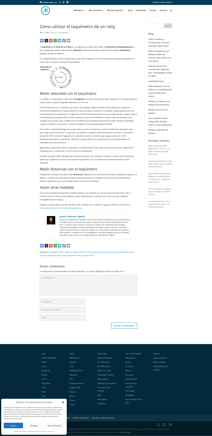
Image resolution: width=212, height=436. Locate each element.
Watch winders (159, 362)
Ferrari (44, 379)
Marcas (78, 10)
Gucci (71, 366)
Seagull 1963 (74, 387)
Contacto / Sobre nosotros (162, 2)
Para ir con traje (104, 370)
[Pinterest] (67, 2)
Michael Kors (74, 358)
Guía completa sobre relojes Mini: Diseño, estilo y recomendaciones (160, 121)
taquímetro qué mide (57, 255)
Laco (43, 396)
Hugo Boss (46, 383)
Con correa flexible (133, 353)
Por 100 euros (103, 362)
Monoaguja (102, 399)
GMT (99, 395)
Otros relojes (115, 10)
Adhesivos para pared (106, 383)
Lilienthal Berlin (76, 370)
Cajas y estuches (160, 358)
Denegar (34, 425)
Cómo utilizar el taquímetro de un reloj (75, 252)
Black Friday (125, 432)
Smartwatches (131, 379)
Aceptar (13, 425)
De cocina (129, 375)
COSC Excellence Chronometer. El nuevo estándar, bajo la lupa (159, 42)
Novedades (141, 10)
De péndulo (102, 353)
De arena (129, 366)
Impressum (50, 431)
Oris (71, 379)
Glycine (72, 392)
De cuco (128, 370)
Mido (43, 392)
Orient (72, 400)
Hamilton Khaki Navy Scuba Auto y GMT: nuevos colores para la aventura (160, 164)
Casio (43, 353)
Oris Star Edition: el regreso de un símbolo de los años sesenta (159, 192)
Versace (72, 362)
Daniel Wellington (48, 358)
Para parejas (102, 379)
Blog (130, 10)
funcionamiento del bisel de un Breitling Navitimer (61, 208)
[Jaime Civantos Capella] (51, 223)
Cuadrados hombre (105, 375)
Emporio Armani (76, 383)
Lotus (43, 366)
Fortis (43, 387)
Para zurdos (130, 358)
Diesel (72, 353)
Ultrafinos (101, 403)
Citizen (44, 362)
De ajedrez (129, 395)
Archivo (163, 10)
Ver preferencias (54, 425)
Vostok (44, 375)
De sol (128, 362)
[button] (63, 402)
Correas (156, 353)
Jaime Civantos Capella (72, 216)
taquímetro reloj (74, 255)
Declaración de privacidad (36, 431)
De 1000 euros (103, 366)
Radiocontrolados (104, 358)
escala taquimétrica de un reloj (106, 252)
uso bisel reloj (87, 255)
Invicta (72, 396)
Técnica (152, 10)
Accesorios (95, 10)
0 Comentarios (62, 32)
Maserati (73, 375)
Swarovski (45, 370)
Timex (72, 404)
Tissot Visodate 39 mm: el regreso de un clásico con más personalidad (159, 204)
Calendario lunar (156, 81)
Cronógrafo (53, 252)
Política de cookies (20, 431)
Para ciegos (130, 391)
